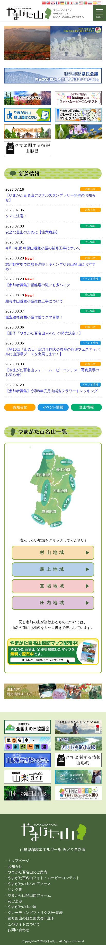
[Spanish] (95, 3)
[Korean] (76, 3)
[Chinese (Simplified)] (44, 3)
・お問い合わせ (16, 930)
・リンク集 (13, 889)
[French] (58, 3)
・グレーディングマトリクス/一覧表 (33, 912)
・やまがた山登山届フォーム (27, 895)
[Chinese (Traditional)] (48, 3)
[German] (62, 3)
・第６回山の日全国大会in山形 (29, 918)
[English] (53, 3)
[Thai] (99, 3)
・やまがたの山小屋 (20, 907)
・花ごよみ (13, 901)
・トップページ (16, 860)
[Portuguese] (85, 3)
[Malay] (81, 3)
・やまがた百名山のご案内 (25, 872)
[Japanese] (71, 3)
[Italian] (67, 3)
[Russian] (90, 3)
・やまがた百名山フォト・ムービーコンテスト (42, 878)
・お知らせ (13, 866)
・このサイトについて (22, 924)
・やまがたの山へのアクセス (27, 884)
